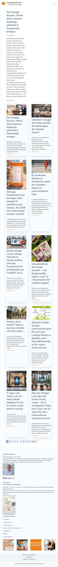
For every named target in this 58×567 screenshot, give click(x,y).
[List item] (4, 478)
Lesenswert (7, 522)
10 (29, 441)
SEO (5, 534)
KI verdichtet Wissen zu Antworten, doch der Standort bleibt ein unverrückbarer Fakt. (41, 185)
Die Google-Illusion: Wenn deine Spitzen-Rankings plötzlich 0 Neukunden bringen (14, 21)
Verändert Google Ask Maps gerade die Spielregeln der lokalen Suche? (41, 126)
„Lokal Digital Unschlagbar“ (15, 487)
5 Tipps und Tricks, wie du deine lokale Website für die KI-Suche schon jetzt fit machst (15, 400)
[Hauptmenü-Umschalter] (54, 3)
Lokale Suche (7, 525)
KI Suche (6, 519)
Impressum (29, 557)
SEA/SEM (6, 531)
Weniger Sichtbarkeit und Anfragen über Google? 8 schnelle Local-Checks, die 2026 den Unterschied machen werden (16, 203)
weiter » (34, 441)
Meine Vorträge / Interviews (11, 528)
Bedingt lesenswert (9, 516)
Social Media (7, 537)
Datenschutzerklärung (29, 555)
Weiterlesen (10, 100)
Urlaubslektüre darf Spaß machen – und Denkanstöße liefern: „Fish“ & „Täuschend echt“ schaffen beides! (41, 273)
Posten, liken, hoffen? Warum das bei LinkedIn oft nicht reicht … (16, 326)
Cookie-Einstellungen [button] (29, 559)
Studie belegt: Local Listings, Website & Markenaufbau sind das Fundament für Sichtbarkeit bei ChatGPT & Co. (15, 261)
